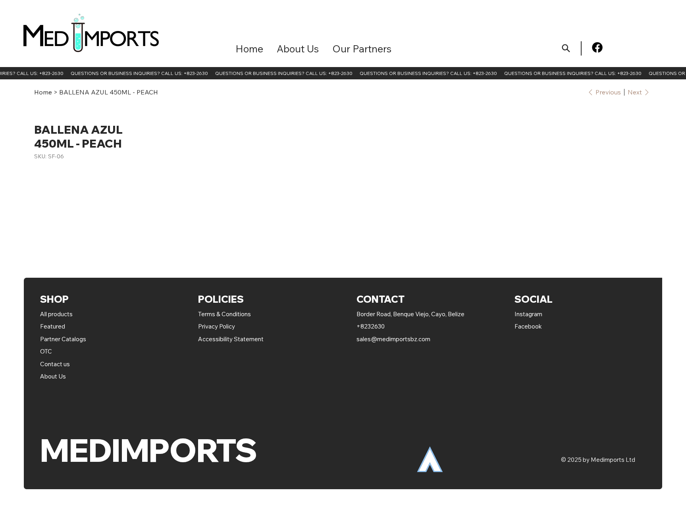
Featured (53, 326)
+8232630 (370, 326)
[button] (361, 49)
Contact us (55, 364)
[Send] (566, 48)
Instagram (528, 314)
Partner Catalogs (63, 339)
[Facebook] (597, 47)
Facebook (528, 326)
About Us (53, 376)
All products (56, 314)
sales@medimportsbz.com (393, 339)
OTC (46, 351)
